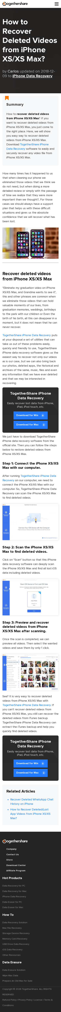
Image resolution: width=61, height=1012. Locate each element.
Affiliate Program (15, 871)
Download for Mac (27, 424)
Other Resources (11, 955)
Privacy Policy (25, 1000)
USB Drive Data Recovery (15, 944)
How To (8, 914)
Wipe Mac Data (10, 975)
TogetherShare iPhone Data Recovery (26, 335)
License (38, 1000)
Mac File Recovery (12, 928)
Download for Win (27, 415)
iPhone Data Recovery (32, 76)
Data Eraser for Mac (12, 907)
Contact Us (12, 854)
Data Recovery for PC (13, 886)
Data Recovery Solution (14, 922)
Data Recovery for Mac (14, 891)
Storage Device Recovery (16, 933)
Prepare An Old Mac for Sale (17, 981)
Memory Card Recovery (14, 939)
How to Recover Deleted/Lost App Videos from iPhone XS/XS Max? (30, 814)
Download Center (16, 865)
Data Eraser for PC (12, 902)
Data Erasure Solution (13, 970)
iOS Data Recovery (12, 950)
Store (9, 860)
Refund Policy (9, 1000)
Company (11, 849)
